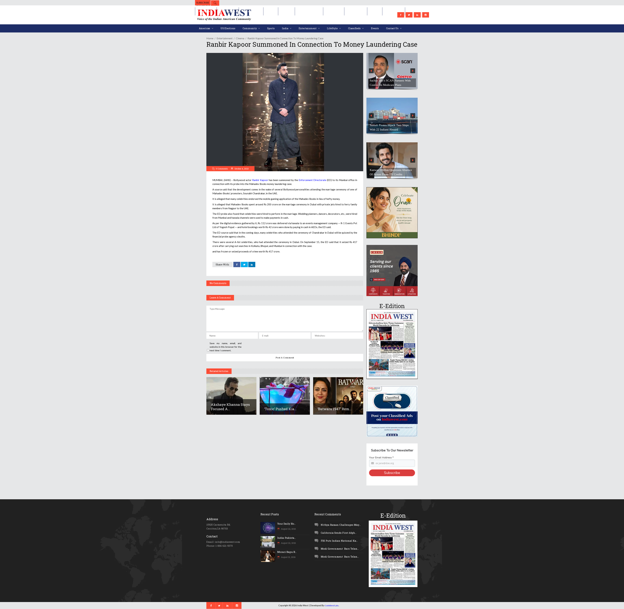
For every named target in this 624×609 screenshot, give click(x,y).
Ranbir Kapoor (260, 180)
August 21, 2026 (287, 557)
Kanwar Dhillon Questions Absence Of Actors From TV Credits (391, 172)
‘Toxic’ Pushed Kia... (280, 409)
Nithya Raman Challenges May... (341, 524)
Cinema (240, 38)
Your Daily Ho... (286, 523)
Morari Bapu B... (287, 551)
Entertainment (225, 38)
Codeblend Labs (332, 605)
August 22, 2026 (288, 529)
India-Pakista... (286, 537)
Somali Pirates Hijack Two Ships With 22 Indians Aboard (389, 127)
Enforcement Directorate (312, 180)
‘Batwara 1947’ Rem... (335, 409)
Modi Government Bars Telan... (340, 548)
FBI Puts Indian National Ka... (339, 540)
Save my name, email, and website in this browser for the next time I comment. (225, 347)
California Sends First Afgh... (338, 532)
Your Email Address (381, 457)
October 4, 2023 (241, 168)
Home (209, 38)
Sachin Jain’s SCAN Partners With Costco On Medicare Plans (390, 83)
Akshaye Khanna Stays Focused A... (230, 406)
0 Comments (222, 168)
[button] (392, 71)
